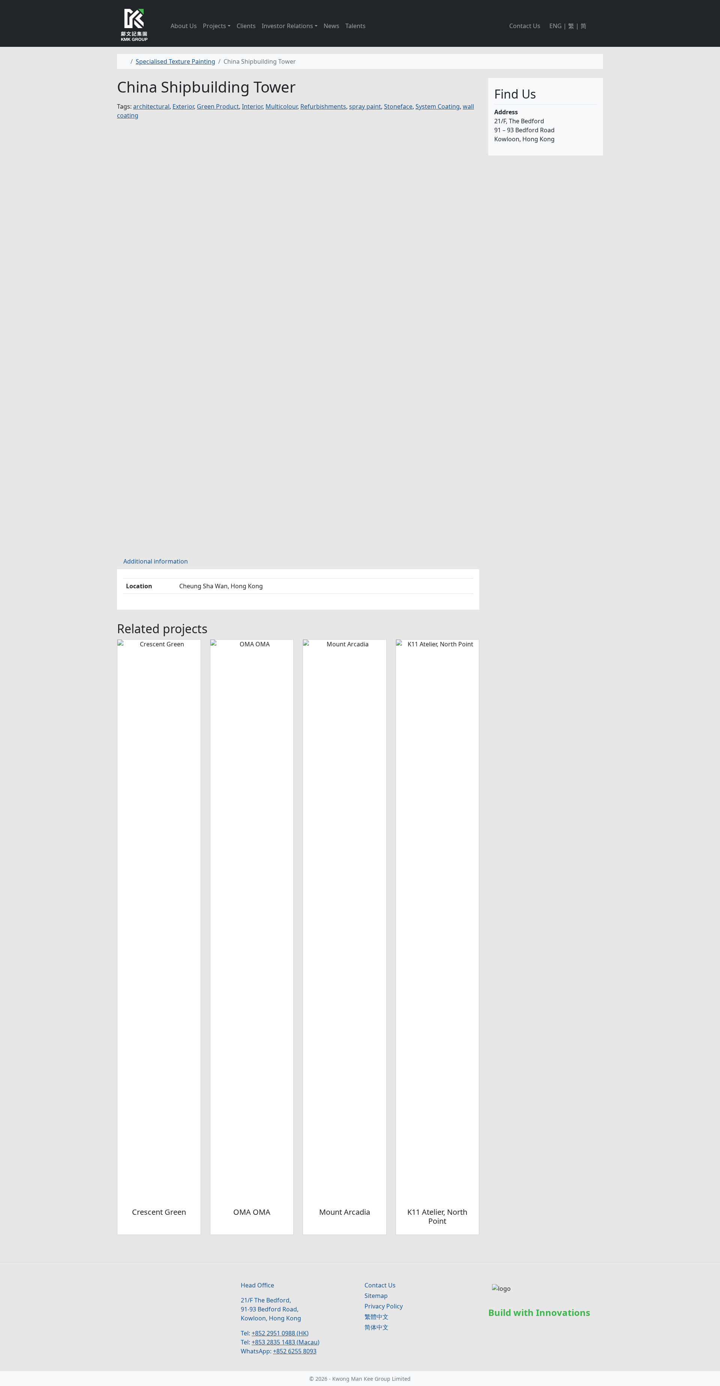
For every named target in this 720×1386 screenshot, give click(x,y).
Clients (246, 26)
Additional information (155, 561)
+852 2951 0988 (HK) (280, 1333)
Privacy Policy (383, 1306)
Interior (252, 106)
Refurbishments (323, 106)
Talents (355, 26)
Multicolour (281, 106)
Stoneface (398, 106)
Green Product (218, 106)
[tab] (155, 561)
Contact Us (524, 26)
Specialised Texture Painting (175, 61)
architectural (151, 106)
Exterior (183, 106)
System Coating (438, 106)
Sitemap (376, 1296)
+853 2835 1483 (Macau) (286, 1342)
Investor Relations (287, 26)
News (331, 26)
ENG (555, 26)
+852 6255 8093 (294, 1351)
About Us (184, 26)
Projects (214, 26)
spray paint (365, 106)
